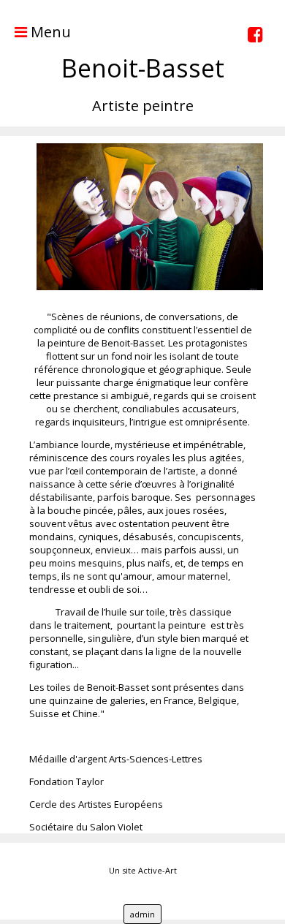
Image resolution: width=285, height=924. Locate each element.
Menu (49, 32)
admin (142, 914)
